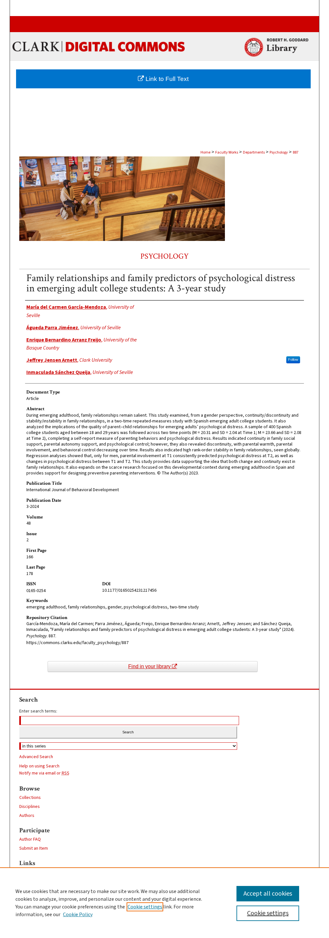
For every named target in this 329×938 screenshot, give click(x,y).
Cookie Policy (78, 914)
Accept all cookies (268, 893)
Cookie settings (145, 906)
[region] (164, 902)
